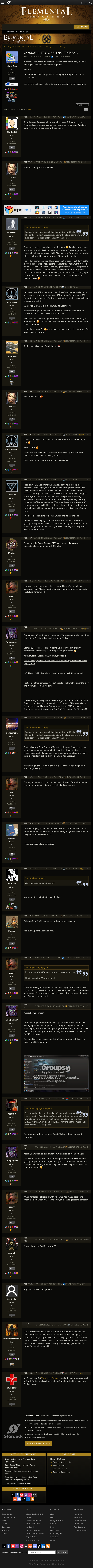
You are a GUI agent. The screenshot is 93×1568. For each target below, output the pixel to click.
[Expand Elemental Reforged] (49, 1459)
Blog (51, 1517)
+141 (11, 1268)
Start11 (4, 1520)
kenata (11, 838)
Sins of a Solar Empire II (33, 1524)
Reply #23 (29, 1284)
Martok (11, 552)
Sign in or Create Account (38, 1443)
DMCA (54, 1564)
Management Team (56, 1520)
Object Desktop (7, 1514)
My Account (78, 1517)
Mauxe (11, 930)
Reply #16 (28, 916)
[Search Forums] (90, 2)
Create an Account (80, 1520)
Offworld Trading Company (34, 1533)
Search (20, 31)
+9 (11, 510)
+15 (12, 658)
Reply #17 (28, 958)
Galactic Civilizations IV (33, 1520)
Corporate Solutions (8, 1517)
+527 (11, 248)
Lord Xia (12, 177)
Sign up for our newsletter (14, 1552)
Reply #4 (28, 287)
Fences (4, 1524)
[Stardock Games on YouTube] (21, 1494)
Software (7, 1509)
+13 (12, 565)
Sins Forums (72, 217)
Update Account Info (81, 1530)
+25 (11, 854)
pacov (12, 595)
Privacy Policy (33, 1564)
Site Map (61, 1564)
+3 (11, 748)
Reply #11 (27, 628)
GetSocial (11, 1299)
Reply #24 (27, 1325)
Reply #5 (28, 341)
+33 (11, 371)
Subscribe (62, 1552)
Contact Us (54, 1537)
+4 (11, 318)
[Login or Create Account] (82, 2)
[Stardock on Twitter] (13, 1494)
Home (6, 47)
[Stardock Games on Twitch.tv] (26, 1494)
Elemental (29, 1517)
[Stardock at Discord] (19, 1499)
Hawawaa (12, 355)
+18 (12, 943)
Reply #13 (28, 777)
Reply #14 (28, 823)
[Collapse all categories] (89, 1458)
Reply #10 (28, 581)
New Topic (81, 26)
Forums (52, 1540)
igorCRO (12, 883)
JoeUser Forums (77, 1192)
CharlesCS (12, 131)
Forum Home (11, 31)
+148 (11, 189)
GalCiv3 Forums (79, 1325)
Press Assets (54, 1530)
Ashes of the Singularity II (34, 1514)
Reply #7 (28, 434)
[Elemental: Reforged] (46, 14)
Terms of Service (45, 1564)
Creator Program (56, 1533)
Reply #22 (27, 1239)
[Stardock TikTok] (24, 1499)
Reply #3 (28, 217)
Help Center (78, 1514)
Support (78, 1509)
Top (88, 117)
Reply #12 (28, 718)
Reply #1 (28, 117)
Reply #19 (28, 1099)
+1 (11, 899)
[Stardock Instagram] (30, 1494)
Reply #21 (28, 1192)
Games (29, 1509)
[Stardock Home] (9, 2)
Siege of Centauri (31, 1537)
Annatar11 (11, 232)
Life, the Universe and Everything (30, 47)
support (85, 105)
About (52, 1514)
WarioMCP (12, 1388)
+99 (12, 1354)
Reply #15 (28, 868)
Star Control (30, 1527)
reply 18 (48, 1108)
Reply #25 (28, 1373)
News (52, 1527)
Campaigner (12, 642)
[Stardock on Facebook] (17, 1494)
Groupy (4, 1533)
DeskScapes (6, 1527)
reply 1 (46, 227)
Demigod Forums (75, 581)
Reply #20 (27, 1147)
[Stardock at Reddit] (15, 1499)
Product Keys (78, 1524)
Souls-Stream (11, 302)
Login (26, 31)
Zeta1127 (11, 494)
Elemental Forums (76, 162)
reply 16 (44, 967)
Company (55, 1509)
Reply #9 (28, 538)
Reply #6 (28, 391)
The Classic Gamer (49, 1378)
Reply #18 (27, 1006)
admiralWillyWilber (12, 1338)
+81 (12, 147)
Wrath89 (12, 1113)
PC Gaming (57, 47)
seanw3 (11, 1252)
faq (78, 105)
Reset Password (79, 1527)
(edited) (81, 434)
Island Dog (12, 66)
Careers (53, 1524)
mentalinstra (12, 732)
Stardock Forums (64, 56)
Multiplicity (5, 1530)
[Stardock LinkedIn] (28, 1499)
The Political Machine (33, 1530)
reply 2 (42, 878)
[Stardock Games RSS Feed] (32, 1499)
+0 (11, 1315)
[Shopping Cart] (86, 2)
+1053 (12, 78)
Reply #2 (28, 162)
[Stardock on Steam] (34, 1494)
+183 (11, 611)
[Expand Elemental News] (51, 1465)
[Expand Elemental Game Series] (51, 1472)
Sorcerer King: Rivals (32, 1540)
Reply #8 (28, 479)
